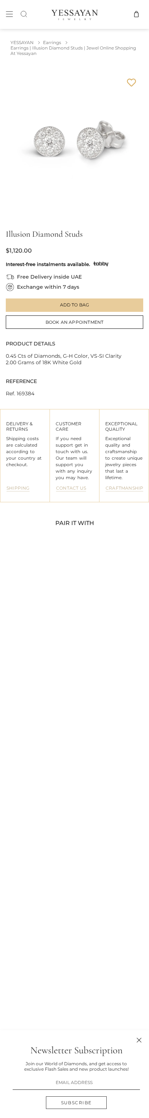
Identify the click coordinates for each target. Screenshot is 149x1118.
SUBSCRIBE (76, 1102)
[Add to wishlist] (131, 82)
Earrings (52, 42)
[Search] (23, 14)
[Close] (139, 1040)
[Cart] (136, 14)
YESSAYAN (22, 42)
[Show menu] (9, 14)
